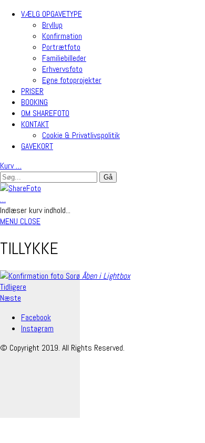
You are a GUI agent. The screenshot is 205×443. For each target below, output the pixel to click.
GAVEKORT (37, 146)
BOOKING (34, 102)
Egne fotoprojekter (71, 80)
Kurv (11, 165)
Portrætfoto (61, 46)
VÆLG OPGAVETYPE (51, 13)
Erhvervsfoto (62, 69)
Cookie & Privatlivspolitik (81, 135)
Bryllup (52, 24)
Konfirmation (62, 35)
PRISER (32, 91)
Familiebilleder (64, 58)
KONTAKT (35, 124)
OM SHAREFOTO (45, 113)
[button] (20, 221)
